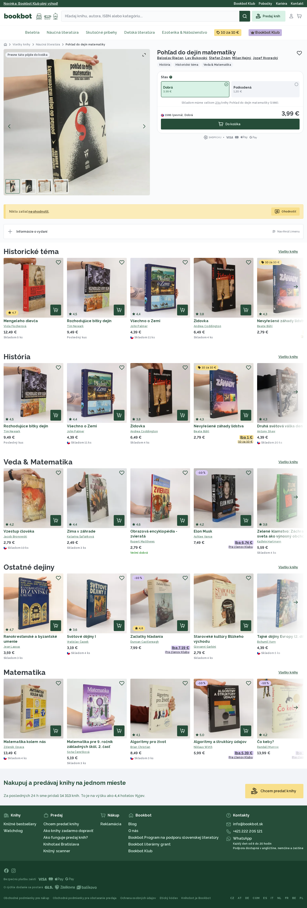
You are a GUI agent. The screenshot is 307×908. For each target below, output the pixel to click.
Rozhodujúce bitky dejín (89, 321)
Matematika (25, 672)
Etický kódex (169, 898)
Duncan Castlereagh (144, 641)
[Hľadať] (244, 16)
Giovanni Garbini (205, 646)
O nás (133, 831)
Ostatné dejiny (29, 567)
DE (247, 898)
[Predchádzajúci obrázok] (9, 126)
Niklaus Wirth (203, 747)
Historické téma (31, 251)
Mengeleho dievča (21, 321)
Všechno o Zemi (145, 321)
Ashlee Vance (203, 536)
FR (287, 898)
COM (256, 898)
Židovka (201, 321)
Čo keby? (265, 742)
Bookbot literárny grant (149, 844)
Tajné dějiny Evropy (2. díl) (281, 636)
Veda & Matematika (38, 462)
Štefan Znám (220, 58)
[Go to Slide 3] (45, 186)
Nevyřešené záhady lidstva (219, 426)
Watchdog (13, 831)
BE (294, 898)
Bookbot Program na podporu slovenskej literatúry (173, 837)
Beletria (32, 32)
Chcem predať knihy (61, 824)
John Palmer (138, 326)
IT (272, 898)
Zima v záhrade (81, 531)
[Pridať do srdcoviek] (299, 53)
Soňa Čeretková (78, 752)
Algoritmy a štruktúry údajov (220, 742)
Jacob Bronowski (15, 536)
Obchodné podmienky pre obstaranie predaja (84, 898)
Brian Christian (140, 747)
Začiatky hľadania (146, 636)
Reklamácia (110, 824)
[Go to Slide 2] (29, 186)
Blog (132, 824)
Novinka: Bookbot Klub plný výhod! (31, 3)
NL (279, 898)
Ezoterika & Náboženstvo (184, 32)
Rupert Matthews (142, 541)
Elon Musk (203, 531)
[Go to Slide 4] (61, 186)
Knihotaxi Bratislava (61, 844)
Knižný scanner (56, 851)
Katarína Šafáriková (80, 536)
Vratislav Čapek (78, 641)
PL (301, 898)
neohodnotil (38, 211)
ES (265, 898)
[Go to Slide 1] (12, 186)
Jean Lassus (12, 646)
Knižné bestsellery (20, 824)
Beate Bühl (201, 431)
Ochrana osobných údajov (138, 898)
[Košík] (299, 16)
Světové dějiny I (81, 636)
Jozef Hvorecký (265, 58)
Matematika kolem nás (25, 742)
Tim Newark (75, 326)
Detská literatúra (139, 32)
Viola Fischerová (15, 326)
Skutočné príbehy (101, 32)
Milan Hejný (241, 58)
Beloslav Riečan (170, 58)
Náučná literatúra (63, 32)
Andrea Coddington (207, 326)
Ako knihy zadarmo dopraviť (68, 831)
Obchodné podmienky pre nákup (26, 898)
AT (240, 898)
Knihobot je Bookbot (196, 898)
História (17, 356)
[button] (77, 122)
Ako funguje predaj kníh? (65, 837)
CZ (232, 898)
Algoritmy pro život (148, 742)
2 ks (218, 102)
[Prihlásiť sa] (291, 16)
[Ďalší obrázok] (144, 126)
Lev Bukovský (196, 58)
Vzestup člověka (19, 531)
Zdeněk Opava (14, 747)
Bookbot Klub (140, 851)
